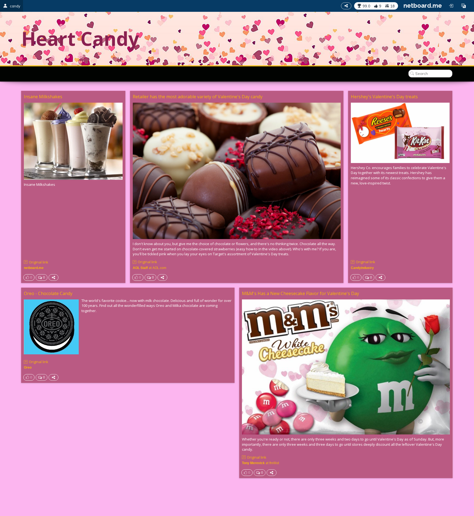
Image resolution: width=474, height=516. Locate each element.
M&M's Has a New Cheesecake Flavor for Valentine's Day (300, 293)
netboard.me (423, 5)
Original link (38, 262)
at (149, 267)
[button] (463, 6)
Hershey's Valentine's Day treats (384, 97)
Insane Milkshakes (43, 97)
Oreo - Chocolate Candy (48, 293)
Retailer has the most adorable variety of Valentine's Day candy (198, 97)
